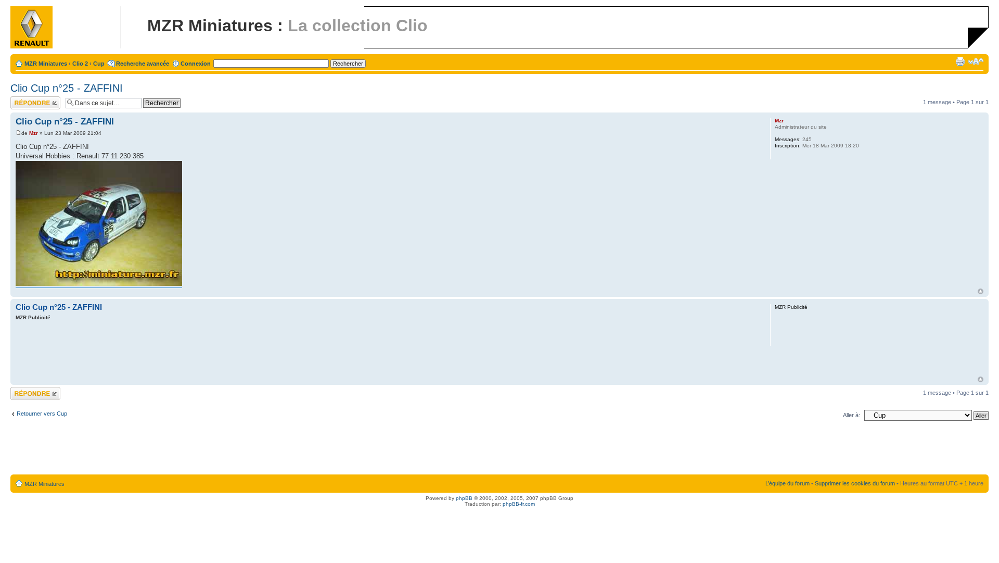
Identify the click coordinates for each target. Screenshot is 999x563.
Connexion (196, 63)
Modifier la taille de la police (975, 61)
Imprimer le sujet (960, 61)
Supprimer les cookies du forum (855, 483)
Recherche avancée (142, 63)
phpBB (464, 498)
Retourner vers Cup (42, 413)
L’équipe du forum (787, 483)
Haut (980, 291)
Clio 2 (80, 63)
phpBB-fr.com (519, 504)
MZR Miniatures (45, 63)
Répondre (22, 99)
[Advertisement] (383, 350)
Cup (99, 63)
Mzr (33, 133)
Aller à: (851, 415)
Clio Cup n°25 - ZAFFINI (66, 88)
